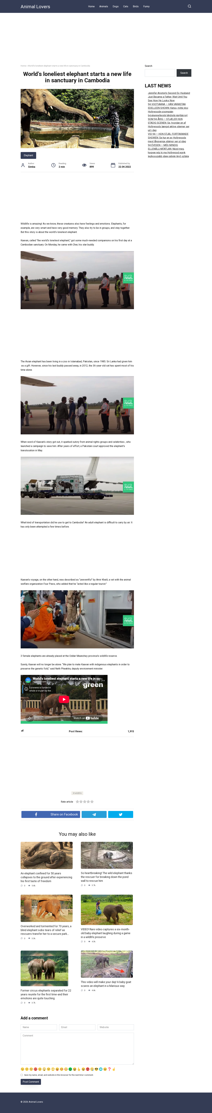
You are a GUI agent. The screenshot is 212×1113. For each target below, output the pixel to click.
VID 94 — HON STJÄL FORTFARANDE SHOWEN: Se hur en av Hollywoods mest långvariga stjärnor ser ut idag (168, 137)
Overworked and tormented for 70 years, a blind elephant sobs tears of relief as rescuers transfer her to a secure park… (46, 930)
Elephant (28, 155)
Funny (146, 6)
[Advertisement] (106, 36)
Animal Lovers (35, 6)
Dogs (116, 6)
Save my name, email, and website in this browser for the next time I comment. (59, 1075)
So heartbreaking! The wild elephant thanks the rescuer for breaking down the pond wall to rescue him (106, 877)
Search (148, 65)
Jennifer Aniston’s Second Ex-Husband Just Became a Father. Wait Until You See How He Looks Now (169, 97)
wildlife (78, 793)
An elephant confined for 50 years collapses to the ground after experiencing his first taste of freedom (46, 877)
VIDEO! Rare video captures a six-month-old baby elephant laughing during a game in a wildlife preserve (105, 933)
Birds (136, 6)
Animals (103, 6)
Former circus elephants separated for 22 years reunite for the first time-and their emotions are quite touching (46, 994)
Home (91, 6)
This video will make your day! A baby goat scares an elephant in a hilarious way (106, 983)
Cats (125, 6)
